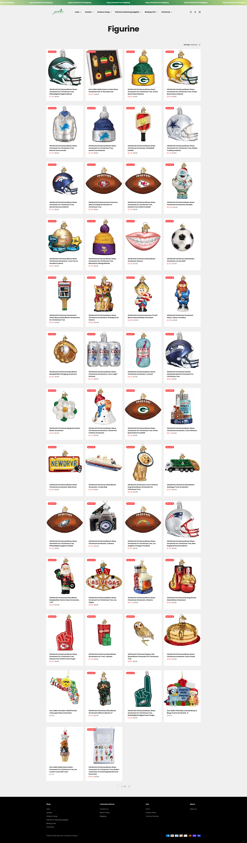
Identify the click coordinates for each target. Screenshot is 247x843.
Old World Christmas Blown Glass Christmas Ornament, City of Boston (182, 429)
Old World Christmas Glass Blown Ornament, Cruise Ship (102, 486)
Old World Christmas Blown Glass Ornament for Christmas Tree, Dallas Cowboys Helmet (182, 148)
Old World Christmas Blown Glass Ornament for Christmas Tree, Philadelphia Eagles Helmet (63, 91)
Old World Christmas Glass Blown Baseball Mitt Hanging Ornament (63, 373)
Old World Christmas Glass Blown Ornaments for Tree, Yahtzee (102, 655)
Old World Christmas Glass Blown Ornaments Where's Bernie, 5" (102, 712)
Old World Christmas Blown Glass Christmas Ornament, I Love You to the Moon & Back (63, 261)
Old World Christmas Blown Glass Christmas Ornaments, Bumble (180, 203)
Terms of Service (152, 816)
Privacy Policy (151, 812)
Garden (88, 12)
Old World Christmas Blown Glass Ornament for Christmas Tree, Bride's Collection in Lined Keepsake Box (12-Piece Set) (104, 770)
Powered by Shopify (70, 836)
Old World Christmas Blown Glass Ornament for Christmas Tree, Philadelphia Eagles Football (63, 543)
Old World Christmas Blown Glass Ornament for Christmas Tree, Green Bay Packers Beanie (143, 91)
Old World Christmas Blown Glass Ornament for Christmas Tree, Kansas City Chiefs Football (141, 204)
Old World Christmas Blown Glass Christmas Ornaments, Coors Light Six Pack (103, 374)
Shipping (103, 816)
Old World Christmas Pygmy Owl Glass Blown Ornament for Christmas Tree (143, 656)
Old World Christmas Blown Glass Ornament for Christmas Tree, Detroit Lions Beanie (102, 148)
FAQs (148, 809)
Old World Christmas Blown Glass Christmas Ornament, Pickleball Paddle (141, 148)
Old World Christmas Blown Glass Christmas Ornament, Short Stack (181, 655)
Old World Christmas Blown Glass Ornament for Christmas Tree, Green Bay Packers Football (143, 430)
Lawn (77, 12)
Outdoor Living (103, 12)
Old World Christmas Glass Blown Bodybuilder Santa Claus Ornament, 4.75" (64, 600)
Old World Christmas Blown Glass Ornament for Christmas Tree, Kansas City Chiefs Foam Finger (63, 656)
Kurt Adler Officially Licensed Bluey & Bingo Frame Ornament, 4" (182, 712)
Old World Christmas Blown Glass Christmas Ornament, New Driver (63, 486)
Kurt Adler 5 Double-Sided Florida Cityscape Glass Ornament (63, 712)
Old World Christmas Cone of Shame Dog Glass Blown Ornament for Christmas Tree (143, 487)
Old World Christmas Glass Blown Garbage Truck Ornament (180, 486)
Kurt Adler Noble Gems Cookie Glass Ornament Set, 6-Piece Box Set (103, 90)
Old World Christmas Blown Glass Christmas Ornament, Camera (102, 542)
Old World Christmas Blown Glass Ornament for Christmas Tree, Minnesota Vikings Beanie (102, 261)
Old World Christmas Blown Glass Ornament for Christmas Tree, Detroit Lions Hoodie (63, 148)
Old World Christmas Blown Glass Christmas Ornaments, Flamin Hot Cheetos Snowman (103, 430)
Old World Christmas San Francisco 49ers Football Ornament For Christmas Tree (103, 204)
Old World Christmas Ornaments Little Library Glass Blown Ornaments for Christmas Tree (64, 317)
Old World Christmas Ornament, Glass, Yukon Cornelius (180, 316)
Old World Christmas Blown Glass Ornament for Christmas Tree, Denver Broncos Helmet (63, 204)
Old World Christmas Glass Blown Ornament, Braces (141, 260)
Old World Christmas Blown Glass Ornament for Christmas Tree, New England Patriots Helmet (181, 543)
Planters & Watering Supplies (127, 12)
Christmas (165, 12)
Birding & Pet (150, 12)
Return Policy (105, 812)
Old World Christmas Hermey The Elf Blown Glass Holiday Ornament (142, 316)
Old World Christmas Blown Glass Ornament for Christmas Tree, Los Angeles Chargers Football (142, 543)
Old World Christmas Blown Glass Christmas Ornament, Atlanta (141, 599)
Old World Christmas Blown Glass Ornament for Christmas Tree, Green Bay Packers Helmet (182, 91)
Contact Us (104, 809)
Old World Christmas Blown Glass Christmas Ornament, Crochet (141, 373)
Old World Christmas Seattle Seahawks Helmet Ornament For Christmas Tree (180, 374)
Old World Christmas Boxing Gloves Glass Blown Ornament (181, 599)
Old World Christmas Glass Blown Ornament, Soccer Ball (180, 260)
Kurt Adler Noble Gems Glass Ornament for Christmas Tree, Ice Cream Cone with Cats (63, 769)
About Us (193, 809)
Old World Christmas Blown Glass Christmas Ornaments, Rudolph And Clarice (103, 317)
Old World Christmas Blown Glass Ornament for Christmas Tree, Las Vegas (102, 600)
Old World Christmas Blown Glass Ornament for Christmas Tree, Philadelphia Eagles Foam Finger (141, 713)
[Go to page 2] (128, 786)
